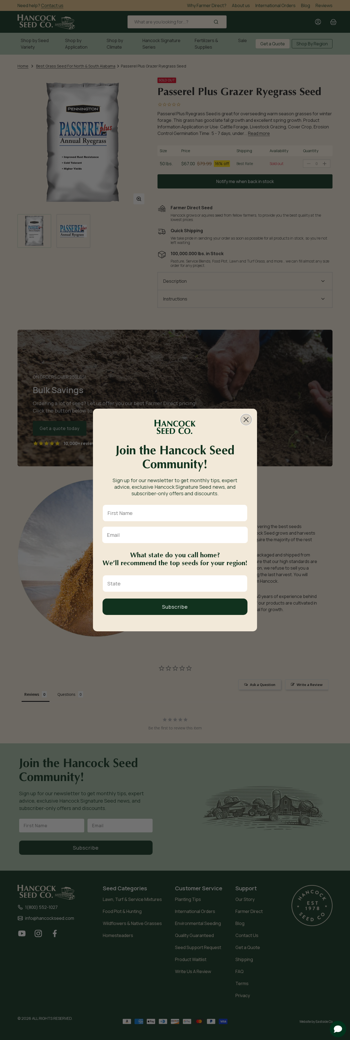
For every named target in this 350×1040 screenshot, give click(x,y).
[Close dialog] (246, 419)
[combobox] (173, 583)
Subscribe (175, 606)
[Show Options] (242, 583)
